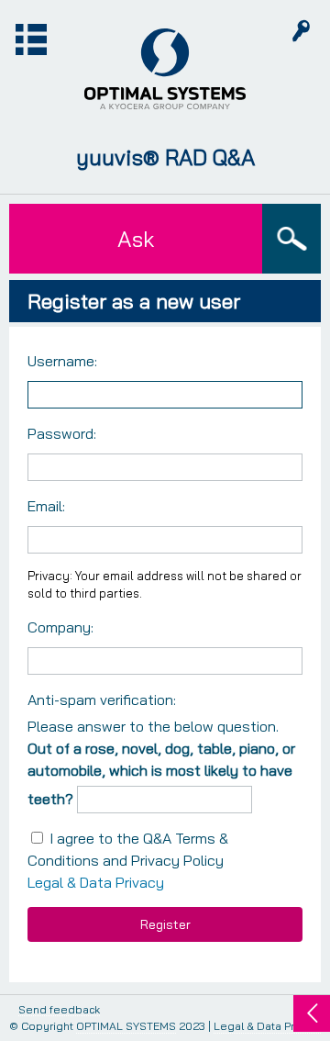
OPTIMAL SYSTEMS (126, 1026)
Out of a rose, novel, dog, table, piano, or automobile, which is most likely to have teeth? (161, 773)
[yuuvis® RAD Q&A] (165, 69)
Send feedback (59, 1010)
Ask (135, 238)
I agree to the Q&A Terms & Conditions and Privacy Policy (128, 860)
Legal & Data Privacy (96, 882)
